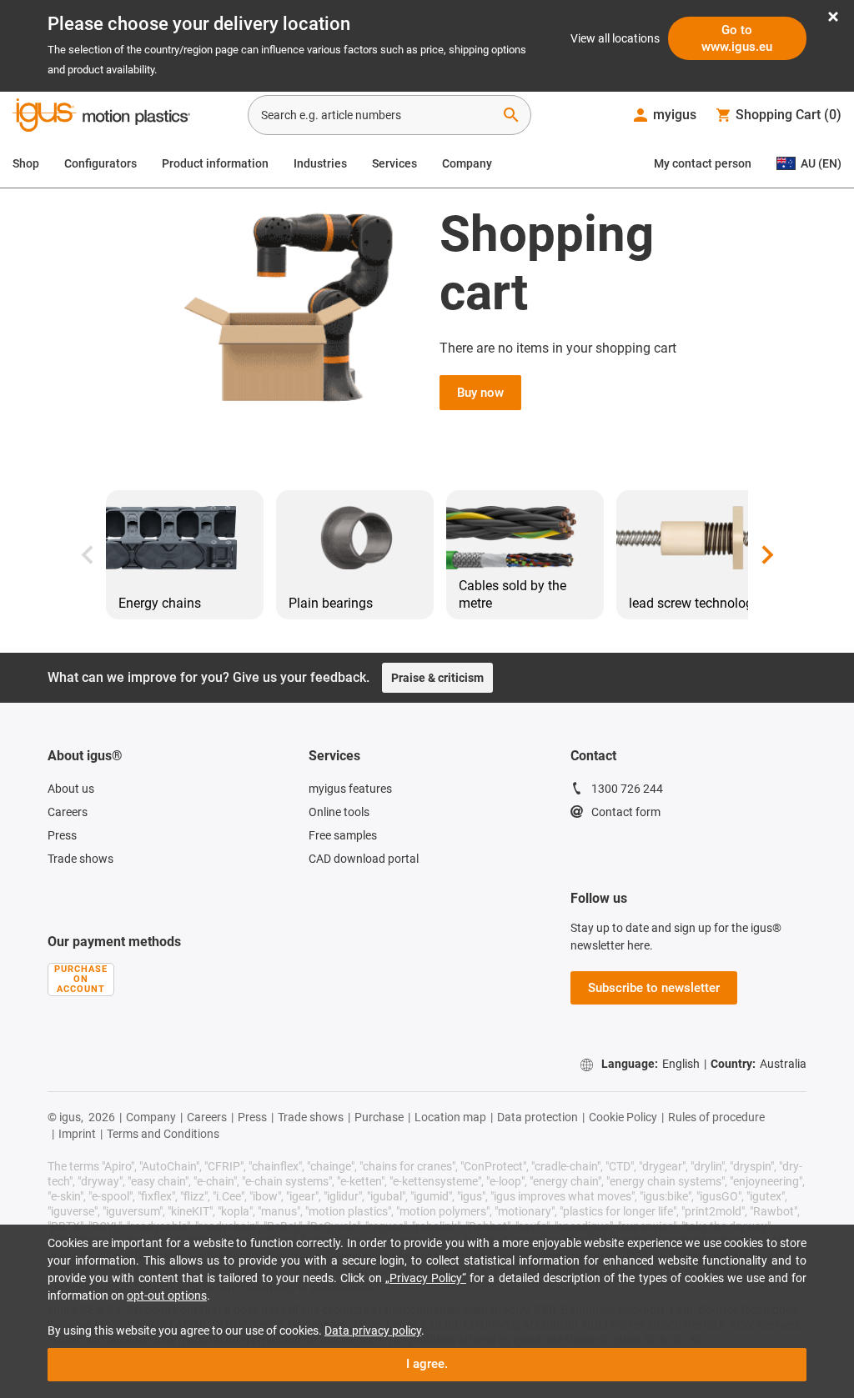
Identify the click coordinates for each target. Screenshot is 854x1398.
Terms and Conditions (163, 1133)
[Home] (101, 116)
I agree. (427, 1363)
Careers (68, 812)
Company (467, 163)
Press (62, 835)
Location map (450, 1117)
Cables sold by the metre (512, 594)
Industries (320, 163)
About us (71, 788)
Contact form (626, 812)
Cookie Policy (623, 1117)
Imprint (77, 1133)
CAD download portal (364, 858)
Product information (215, 163)
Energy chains (159, 603)
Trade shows (80, 858)
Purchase (379, 1117)
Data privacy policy (372, 1330)
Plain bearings (331, 603)
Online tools (339, 812)
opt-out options (167, 1295)
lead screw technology (694, 603)
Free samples (343, 835)
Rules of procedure (716, 1117)
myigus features (350, 788)
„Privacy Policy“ (425, 1278)
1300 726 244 (627, 788)
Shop (26, 163)
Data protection (537, 1117)
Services (394, 163)
